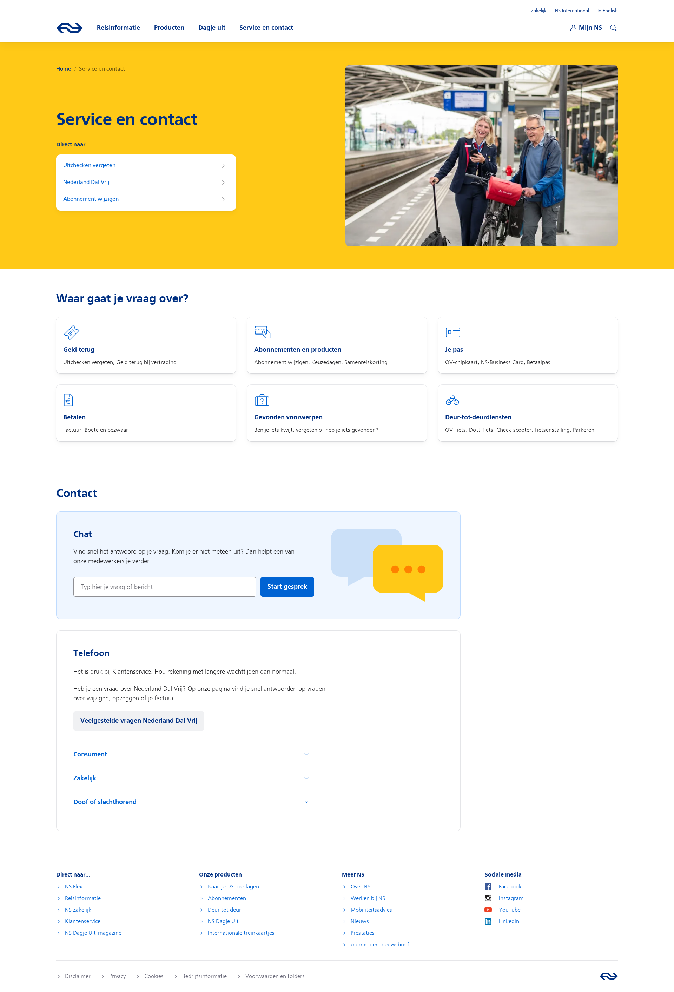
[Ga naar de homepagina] (609, 976)
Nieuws (360, 921)
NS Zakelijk (78, 910)
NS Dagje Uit (223, 921)
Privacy (117, 976)
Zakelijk (539, 10)
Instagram (511, 898)
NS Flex (73, 887)
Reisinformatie (83, 898)
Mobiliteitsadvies (371, 910)
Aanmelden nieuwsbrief (380, 944)
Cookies (154, 976)
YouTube (510, 910)
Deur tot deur (224, 910)
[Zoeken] (612, 27)
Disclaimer (78, 976)
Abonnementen (227, 898)
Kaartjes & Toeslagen (233, 887)
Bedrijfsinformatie (204, 976)
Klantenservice (82, 921)
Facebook (510, 887)
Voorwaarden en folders (275, 976)
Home (63, 69)
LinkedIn (509, 921)
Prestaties (363, 933)
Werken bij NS (368, 898)
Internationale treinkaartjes (241, 933)
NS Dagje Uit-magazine (93, 933)
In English (607, 10)
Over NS (360, 887)
